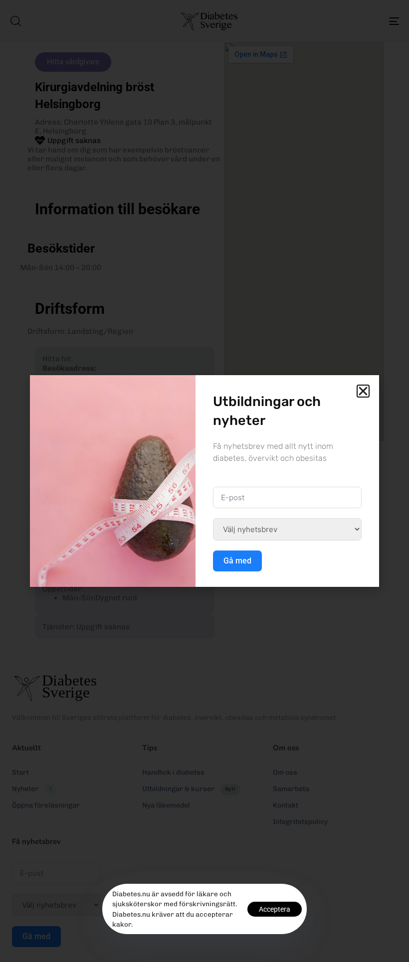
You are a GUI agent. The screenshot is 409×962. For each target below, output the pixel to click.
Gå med (237, 560)
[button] (363, 391)
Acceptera (274, 909)
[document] (204, 481)
